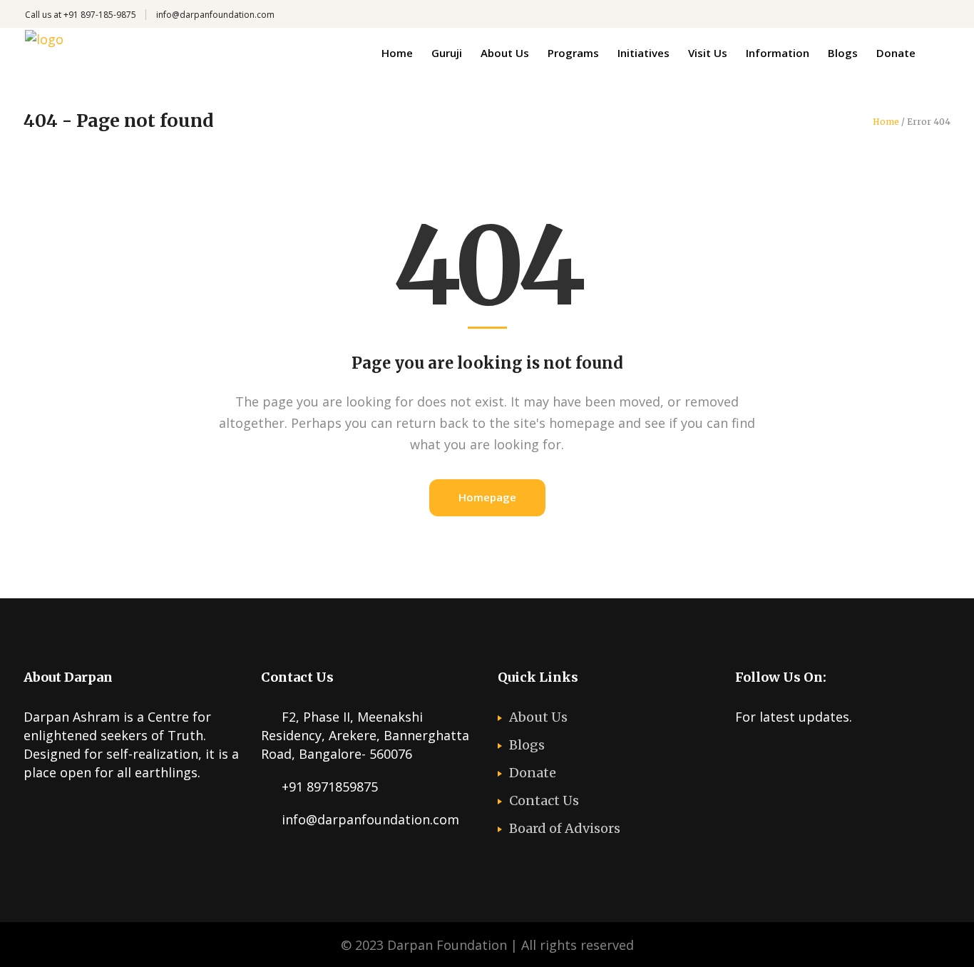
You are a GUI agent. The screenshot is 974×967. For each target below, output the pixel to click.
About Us (538, 717)
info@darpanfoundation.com (215, 15)
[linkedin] (827, 753)
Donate (532, 772)
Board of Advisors (564, 828)
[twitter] (744, 753)
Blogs (527, 745)
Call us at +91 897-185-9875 (80, 15)
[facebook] (771, 753)
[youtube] (799, 753)
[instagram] (855, 753)
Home (886, 122)
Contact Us (544, 800)
